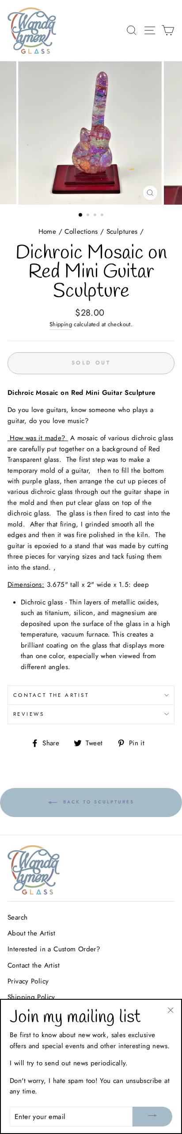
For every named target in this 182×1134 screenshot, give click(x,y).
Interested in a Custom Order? (54, 949)
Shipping (60, 324)
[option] (91, 133)
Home (47, 231)
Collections (81, 231)
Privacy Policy (28, 981)
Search (17, 917)
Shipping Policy (31, 997)
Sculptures (122, 231)
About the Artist (31, 933)
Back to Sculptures (97, 802)
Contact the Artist (51, 695)
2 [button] (89, 216)
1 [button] (81, 215)
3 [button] (96, 216)
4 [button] (103, 216)
